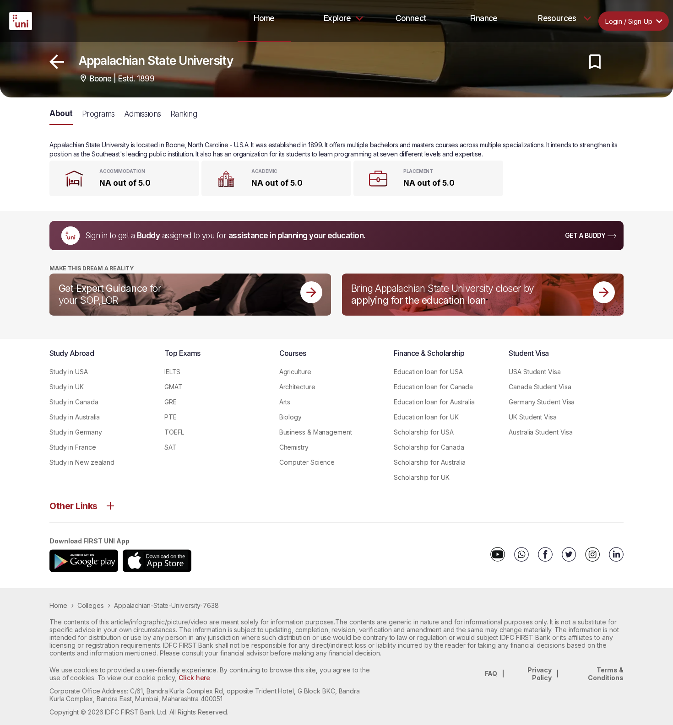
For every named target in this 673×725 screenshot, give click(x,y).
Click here (194, 678)
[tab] (264, 18)
